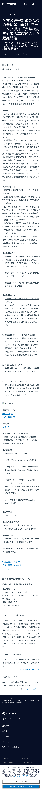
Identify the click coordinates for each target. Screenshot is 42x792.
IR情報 (4, 731)
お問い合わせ (26, 758)
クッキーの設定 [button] (23, 775)
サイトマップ (6, 758)
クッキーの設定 (21, 782)
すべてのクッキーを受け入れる (21, 786)
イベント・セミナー (31, 689)
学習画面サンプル (9, 562)
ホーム (4, 15)
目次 (4, 427)
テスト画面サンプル (10, 565)
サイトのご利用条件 (8, 762)
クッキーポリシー (19, 777)
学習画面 (6, 413)
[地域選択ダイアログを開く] (26, 4)
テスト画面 (7, 417)
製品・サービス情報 (9, 747)
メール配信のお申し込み (29, 669)
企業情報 (5, 726)
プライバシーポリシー (29, 762)
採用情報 (5, 736)
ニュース (12, 15)
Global (13, 719)
